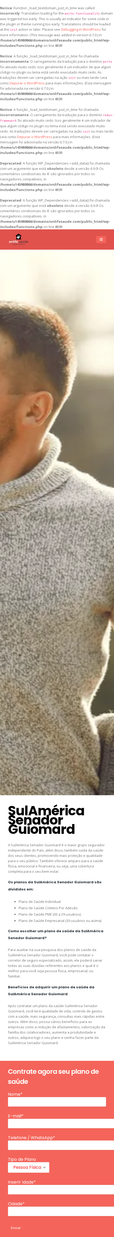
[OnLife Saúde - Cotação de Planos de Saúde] (18, 239)
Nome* (15, 1094)
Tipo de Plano (22, 1159)
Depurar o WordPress (27, 83)
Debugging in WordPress (81, 29)
